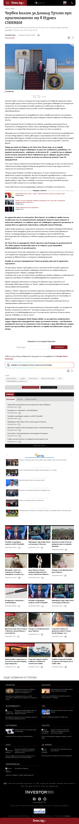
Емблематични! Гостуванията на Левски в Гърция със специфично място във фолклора (45, 510)
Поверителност (45, 806)
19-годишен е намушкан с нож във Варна (22, 410)
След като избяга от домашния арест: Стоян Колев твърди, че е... (61, 631)
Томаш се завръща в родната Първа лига (31, 500)
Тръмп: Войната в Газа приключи (27, 207)
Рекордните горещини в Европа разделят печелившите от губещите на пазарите (25, 691)
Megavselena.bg (53, 786)
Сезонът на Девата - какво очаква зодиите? (20, 775)
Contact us (68, 816)
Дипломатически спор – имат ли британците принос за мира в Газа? (40, 193)
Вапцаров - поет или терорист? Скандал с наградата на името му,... (15, 572)
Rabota (71, 783)
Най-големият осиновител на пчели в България (57, 755)
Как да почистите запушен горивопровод (19, 736)
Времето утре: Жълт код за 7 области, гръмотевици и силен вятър (16, 631)
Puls (8, 745)
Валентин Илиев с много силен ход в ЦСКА (32, 480)
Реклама (34, 806)
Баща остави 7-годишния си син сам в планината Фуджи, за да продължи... (16, 661)
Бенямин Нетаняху (48, 378)
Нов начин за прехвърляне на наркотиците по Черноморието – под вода (56, 696)
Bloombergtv (13, 706)
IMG (5, 783)
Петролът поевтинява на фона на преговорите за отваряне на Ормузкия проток (26, 712)
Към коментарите (49, 387)
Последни (10, 399)
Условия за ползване (60, 806)
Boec (47, 786)
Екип (18, 806)
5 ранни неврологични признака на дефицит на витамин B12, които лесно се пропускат (20, 756)
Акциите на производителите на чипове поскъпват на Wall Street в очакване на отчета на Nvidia (21, 697)
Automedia (11, 725)
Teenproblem (13, 764)
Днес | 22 (41, 3)
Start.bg (31, 786)
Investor (10, 685)
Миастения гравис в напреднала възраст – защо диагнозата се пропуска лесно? (25, 750)
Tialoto (45, 725)
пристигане (33, 378)
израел (22, 378)
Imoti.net (66, 783)
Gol (44, 706)
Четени (20, 399)
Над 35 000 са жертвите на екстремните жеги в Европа (28, 405)
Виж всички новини (39, 445)
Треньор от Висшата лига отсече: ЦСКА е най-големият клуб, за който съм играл (43, 460)
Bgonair (46, 685)
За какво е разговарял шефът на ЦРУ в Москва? (25, 416)
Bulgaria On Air (28, 783)
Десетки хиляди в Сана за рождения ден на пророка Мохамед (30, 427)
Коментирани (31, 399)
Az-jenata (47, 745)
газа (60, 378)
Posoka (43, 786)
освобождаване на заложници (17, 381)
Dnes (14, 783)
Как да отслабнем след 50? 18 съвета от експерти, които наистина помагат (60, 731)
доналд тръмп (11, 378)
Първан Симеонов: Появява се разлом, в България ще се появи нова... (62, 661)
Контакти (25, 806)
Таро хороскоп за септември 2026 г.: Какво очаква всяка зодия (62, 690)
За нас (12, 806)
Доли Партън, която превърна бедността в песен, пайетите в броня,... (39, 572)
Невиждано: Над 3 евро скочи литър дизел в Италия (26, 422)
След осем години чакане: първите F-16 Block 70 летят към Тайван (38, 661)
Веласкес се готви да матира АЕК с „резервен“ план (34, 490)
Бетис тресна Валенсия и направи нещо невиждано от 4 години (38, 470)
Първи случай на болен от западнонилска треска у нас (27, 439)
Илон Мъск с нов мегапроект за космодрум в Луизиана (27, 433)
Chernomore (36, 786)
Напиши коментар (30, 387)
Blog (26, 786)
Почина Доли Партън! (21, 768)
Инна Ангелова (10, 38)
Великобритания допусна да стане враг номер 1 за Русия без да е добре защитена (21, 717)
